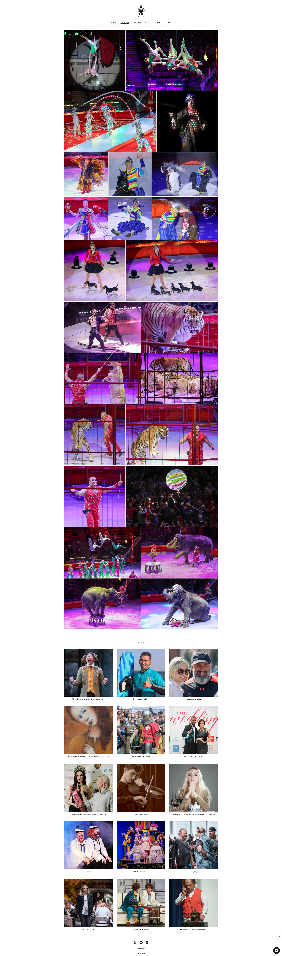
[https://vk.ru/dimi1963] (147, 942)
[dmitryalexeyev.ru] (141, 11)
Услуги (147, 22)
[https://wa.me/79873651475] (135, 942)
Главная (113, 22)
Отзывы (157, 22)
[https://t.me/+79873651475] (141, 942)
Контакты (168, 22)
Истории (137, 22)
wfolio (143, 953)
